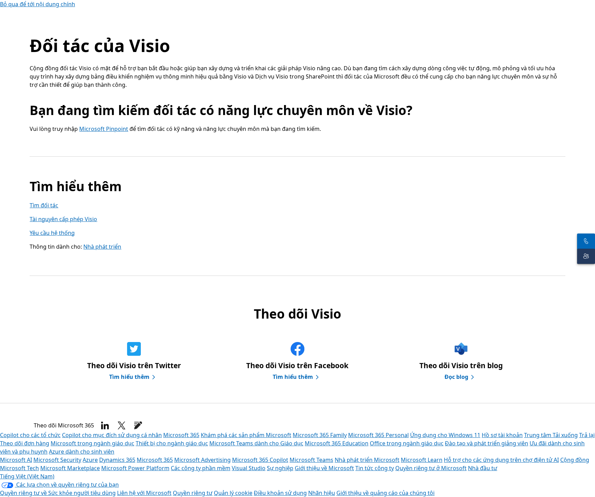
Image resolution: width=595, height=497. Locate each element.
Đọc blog (456, 377)
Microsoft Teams (311, 460)
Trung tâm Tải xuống (551, 435)
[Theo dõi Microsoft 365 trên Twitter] (121, 425)
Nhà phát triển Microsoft (367, 460)
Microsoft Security (57, 460)
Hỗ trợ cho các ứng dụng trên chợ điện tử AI (501, 460)
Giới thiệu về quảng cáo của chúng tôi (385, 493)
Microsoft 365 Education (336, 443)
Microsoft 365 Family (320, 435)
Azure (90, 460)
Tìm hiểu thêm (129, 377)
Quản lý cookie (233, 493)
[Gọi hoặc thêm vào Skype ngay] (586, 241)
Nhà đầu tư (482, 468)
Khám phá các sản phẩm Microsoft (246, 435)
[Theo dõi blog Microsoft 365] (138, 425)
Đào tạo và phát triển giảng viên (486, 443)
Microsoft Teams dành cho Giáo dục (256, 443)
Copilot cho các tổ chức (30, 435)
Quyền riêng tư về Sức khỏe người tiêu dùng (58, 493)
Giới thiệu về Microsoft (324, 468)
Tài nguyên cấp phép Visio (63, 219)
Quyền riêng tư (192, 493)
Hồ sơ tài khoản (502, 435)
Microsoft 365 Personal (378, 435)
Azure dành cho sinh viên (81, 451)
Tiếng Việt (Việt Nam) (27, 476)
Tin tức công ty (374, 468)
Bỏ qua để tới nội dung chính (37, 4)
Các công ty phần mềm (200, 468)
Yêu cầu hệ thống (52, 233)
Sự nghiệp (280, 468)
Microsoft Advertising (202, 460)
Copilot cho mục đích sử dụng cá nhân (112, 435)
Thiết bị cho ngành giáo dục (172, 443)
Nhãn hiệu (321, 493)
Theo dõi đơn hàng (24, 443)
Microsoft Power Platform (135, 468)
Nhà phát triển (102, 246)
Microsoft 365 (181, 435)
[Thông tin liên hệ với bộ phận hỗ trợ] (586, 256)
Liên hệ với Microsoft (144, 493)
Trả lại (587, 435)
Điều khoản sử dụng (280, 493)
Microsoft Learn (421, 460)
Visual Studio (248, 468)
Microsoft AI (16, 460)
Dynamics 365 (117, 460)
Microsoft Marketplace (70, 468)
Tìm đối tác (44, 205)
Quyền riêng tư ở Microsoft (431, 468)
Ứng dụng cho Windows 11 (445, 435)
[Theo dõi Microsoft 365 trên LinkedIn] (105, 425)
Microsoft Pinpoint (103, 129)
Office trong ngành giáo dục (406, 443)
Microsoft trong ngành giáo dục (92, 443)
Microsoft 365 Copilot (260, 460)
